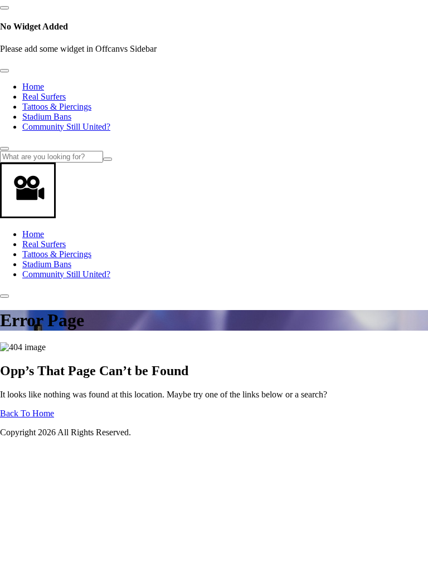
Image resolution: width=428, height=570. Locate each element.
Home (33, 86)
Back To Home (27, 413)
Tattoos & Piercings (56, 106)
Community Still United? (66, 126)
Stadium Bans (46, 116)
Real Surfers (44, 96)
